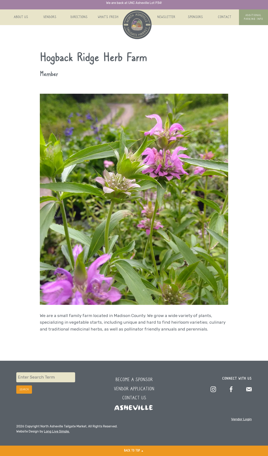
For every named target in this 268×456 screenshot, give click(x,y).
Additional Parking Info (253, 17)
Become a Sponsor (134, 380)
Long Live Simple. (57, 431)
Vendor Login (241, 419)
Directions (79, 17)
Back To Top (132, 450)
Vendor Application (134, 389)
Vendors (49, 17)
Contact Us (134, 398)
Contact (224, 17)
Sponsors (195, 17)
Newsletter (166, 17)
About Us (21, 17)
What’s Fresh (108, 17)
